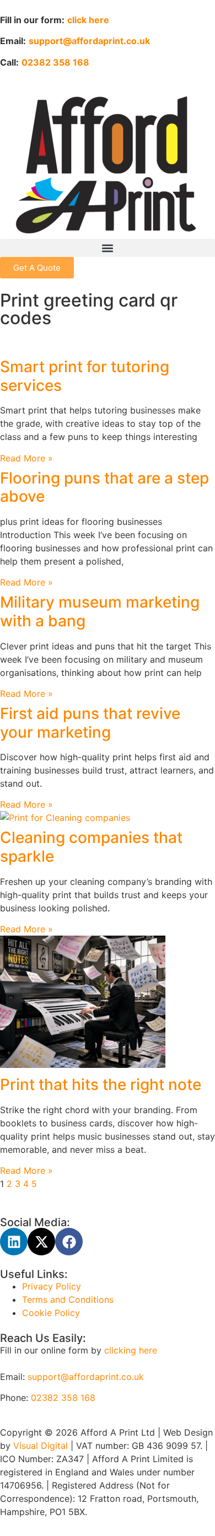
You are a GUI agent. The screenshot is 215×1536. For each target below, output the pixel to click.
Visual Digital (42, 1445)
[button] (107, 248)
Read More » (26, 458)
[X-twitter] (41, 1241)
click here (88, 19)
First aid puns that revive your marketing (90, 723)
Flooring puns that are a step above (104, 487)
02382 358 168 (63, 1397)
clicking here (130, 1350)
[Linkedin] (14, 1241)
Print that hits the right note (100, 1084)
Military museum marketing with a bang (100, 611)
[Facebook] (69, 1241)
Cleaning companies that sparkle (91, 847)
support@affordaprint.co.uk (86, 1376)
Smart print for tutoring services (84, 376)
